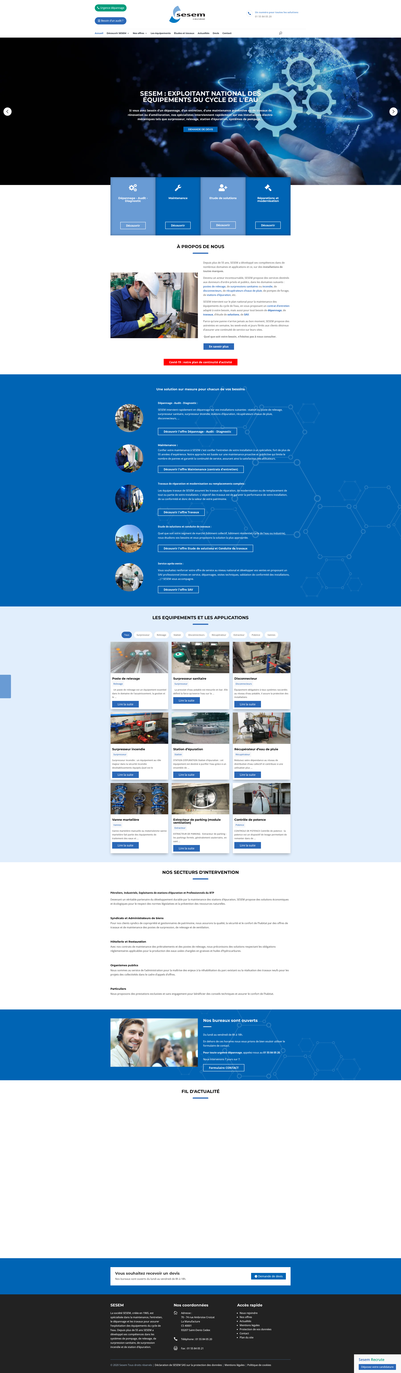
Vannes (271, 634)
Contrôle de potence (250, 820)
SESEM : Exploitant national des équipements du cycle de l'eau (200, 97)
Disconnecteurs (196, 634)
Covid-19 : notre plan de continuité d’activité (200, 362)
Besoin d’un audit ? (112, 20)
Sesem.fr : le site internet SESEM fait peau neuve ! (149, 1219)
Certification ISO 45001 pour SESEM (139, 1148)
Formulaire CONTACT (224, 1068)
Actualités (203, 33)
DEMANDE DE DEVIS (200, 129)
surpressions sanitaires (244, 286)
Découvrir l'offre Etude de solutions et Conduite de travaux (205, 548)
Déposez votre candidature (377, 1367)
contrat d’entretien (278, 306)
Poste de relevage (126, 678)
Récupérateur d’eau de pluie (256, 749)
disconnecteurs (212, 290)
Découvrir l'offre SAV (178, 589)
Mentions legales (250, 1325)
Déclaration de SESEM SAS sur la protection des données (188, 1365)
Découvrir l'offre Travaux (181, 512)
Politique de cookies (259, 1365)
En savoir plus (219, 346)
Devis (216, 33)
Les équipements (161, 33)
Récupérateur (219, 634)
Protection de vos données (255, 1329)
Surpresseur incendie (128, 749)
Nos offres (138, 33)
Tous (126, 634)
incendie (268, 286)
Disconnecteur (245, 678)
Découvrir (133, 225)
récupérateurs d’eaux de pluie (244, 290)
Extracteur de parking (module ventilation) (197, 821)
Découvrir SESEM (116, 33)
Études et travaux (184, 33)
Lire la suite (125, 704)
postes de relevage (214, 286)
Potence (256, 634)
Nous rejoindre (249, 1313)
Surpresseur (143, 634)
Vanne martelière (125, 820)
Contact (227, 33)
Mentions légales (235, 1365)
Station (177, 634)
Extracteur (239, 634)
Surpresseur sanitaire (189, 678)
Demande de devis (270, 1276)
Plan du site (246, 1337)
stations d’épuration (219, 295)
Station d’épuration (188, 749)
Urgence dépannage (112, 8)
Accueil (99, 33)
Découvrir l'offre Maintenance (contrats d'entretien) (201, 469)
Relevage (161, 634)
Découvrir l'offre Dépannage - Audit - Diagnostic (197, 431)
